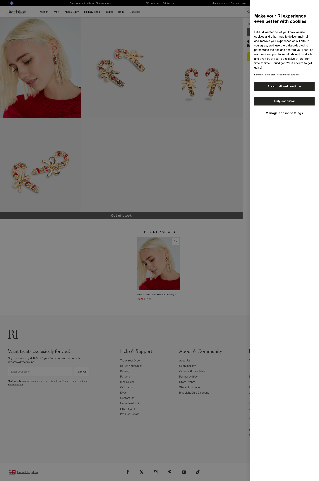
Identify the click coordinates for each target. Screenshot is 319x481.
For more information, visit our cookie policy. (276, 74)
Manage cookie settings (284, 113)
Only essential (284, 101)
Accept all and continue (284, 86)
